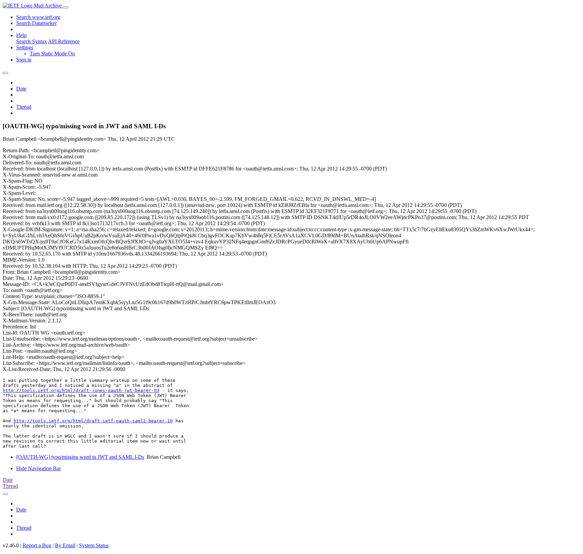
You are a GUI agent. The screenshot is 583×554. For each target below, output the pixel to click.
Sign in (23, 59)
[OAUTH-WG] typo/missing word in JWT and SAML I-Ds (80, 457)
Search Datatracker (36, 23)
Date (21, 88)
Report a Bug (37, 545)
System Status (94, 545)
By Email (65, 545)
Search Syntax (31, 41)
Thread (23, 107)
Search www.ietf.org (38, 17)
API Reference (64, 41)
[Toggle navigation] (65, 7)
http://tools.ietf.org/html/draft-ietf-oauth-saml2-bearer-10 (93, 420)
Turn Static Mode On (52, 53)
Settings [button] (24, 47)
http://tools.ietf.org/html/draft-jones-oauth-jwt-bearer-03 (81, 390)
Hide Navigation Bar (38, 468)
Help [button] (21, 35)
